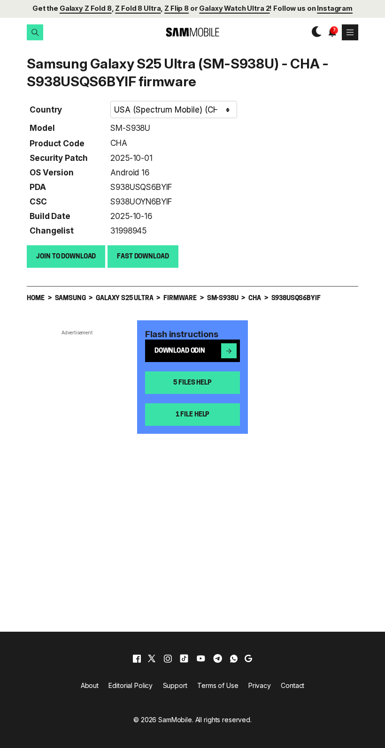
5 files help (192, 382)
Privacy (259, 685)
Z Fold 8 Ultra (138, 8)
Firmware (180, 298)
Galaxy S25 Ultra (124, 298)
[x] (151, 658)
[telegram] (218, 658)
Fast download (143, 256)
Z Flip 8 (176, 8)
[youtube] (201, 658)
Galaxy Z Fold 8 (86, 8)
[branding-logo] (192, 32)
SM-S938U (130, 128)
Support (175, 685)
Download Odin (179, 351)
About (90, 685)
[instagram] (167, 658)
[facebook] (137, 658)
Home (35, 298)
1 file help (192, 414)
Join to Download (66, 256)
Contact (292, 685)
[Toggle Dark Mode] (314, 32)
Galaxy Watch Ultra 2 (234, 8)
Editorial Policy (130, 685)
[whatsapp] (234, 658)
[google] (248, 658)
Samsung (70, 298)
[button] (35, 32)
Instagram (335, 8)
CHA (118, 143)
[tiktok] (184, 658)
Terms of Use (217, 685)
